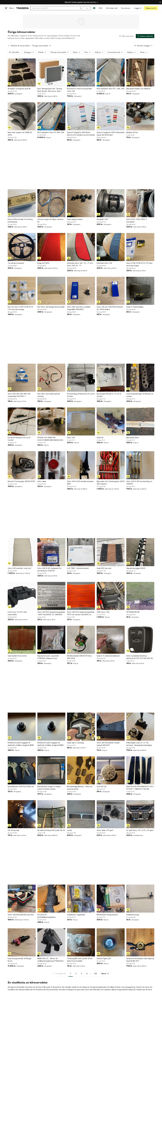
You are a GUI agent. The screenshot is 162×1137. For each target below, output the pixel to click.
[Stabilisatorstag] (140, 899)
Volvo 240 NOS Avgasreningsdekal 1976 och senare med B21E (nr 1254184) (80, 613)
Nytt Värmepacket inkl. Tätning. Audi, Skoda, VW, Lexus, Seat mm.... (49, 90)
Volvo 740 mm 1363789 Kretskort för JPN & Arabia (110, 308)
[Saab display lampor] (81, 203)
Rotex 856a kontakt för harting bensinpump (20, 220)
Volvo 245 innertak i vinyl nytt (19, 568)
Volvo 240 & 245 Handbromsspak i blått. (80, 482)
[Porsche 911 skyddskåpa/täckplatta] (51, 899)
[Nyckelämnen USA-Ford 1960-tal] (22, 770)
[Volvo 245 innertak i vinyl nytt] (22, 552)
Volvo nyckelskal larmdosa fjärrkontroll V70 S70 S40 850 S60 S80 (140, 657)
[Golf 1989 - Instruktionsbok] (81, 552)
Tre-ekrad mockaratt (16, 263)
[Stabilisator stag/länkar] (81, 899)
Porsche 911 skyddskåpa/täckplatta (46, 916)
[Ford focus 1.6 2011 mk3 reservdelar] (22, 596)
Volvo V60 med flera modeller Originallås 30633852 (78, 308)
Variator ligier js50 (104, 958)
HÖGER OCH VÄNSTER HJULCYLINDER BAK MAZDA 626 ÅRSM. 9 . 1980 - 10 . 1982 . (50, 439)
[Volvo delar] (51, 465)
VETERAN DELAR (132, 612)
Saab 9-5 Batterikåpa (134, 307)
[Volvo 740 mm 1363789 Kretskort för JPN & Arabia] (111, 291)
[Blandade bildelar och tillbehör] (140, 73)
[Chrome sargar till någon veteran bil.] (51, 203)
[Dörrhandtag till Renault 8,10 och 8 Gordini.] (81, 378)
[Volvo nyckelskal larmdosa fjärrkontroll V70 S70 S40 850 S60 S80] (140, 640)
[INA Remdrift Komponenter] (111, 899)
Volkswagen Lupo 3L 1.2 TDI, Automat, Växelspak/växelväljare (139, 744)
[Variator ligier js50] (111, 942)
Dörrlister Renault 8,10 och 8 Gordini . (19, 439)
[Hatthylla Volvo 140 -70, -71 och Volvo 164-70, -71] (81, 247)
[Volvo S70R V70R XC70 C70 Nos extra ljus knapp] (140, 247)
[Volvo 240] (81, 421)
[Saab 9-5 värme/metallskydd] (111, 640)
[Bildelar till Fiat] (140, 116)
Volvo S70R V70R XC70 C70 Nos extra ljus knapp (139, 264)
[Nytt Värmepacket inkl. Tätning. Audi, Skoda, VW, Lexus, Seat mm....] (51, 73)
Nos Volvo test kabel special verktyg (48, 395)
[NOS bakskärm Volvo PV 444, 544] (51, 116)
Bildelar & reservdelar (20, 46)
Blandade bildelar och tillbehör (138, 89)
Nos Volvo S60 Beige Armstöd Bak (51, 307)
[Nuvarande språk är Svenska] (94, 8)
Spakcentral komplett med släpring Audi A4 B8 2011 (140, 959)
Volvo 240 (71, 438)
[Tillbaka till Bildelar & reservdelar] (9, 45)
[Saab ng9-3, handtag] (81, 727)
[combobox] (56, 8)
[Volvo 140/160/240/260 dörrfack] (22, 899)
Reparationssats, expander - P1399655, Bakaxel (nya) (48, 657)
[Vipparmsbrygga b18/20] (140, 552)
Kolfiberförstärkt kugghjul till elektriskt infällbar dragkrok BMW (21, 744)
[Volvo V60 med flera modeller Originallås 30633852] (81, 291)
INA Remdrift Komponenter (107, 915)
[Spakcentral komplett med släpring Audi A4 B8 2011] (140, 942)
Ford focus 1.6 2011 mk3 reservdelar (17, 613)
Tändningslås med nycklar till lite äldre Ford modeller (80, 959)
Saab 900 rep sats (104, 568)
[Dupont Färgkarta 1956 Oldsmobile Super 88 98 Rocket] (111, 116)
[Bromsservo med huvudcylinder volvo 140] (81, 73)
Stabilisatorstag (132, 915)
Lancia (69, 830)
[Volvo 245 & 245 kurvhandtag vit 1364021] (140, 465)
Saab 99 (100, 438)
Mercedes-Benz (132, 438)
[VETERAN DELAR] (140, 596)
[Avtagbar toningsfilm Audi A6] (22, 73)
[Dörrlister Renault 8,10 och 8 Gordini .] (22, 421)
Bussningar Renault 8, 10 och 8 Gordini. (109, 395)
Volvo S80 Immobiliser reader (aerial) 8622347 (108, 744)
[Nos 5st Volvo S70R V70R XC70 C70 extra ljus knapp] (22, 291)
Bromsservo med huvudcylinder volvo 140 (79, 90)
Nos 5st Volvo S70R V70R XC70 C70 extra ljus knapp (20, 308)
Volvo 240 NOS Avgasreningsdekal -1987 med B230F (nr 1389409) (51, 613)
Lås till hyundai (13, 830)
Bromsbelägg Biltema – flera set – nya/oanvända (80, 787)
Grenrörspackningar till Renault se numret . (139, 395)
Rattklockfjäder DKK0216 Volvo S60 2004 (79, 657)
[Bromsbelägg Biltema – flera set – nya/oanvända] (81, 770)
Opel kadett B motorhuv (17, 656)
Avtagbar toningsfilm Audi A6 (19, 89)
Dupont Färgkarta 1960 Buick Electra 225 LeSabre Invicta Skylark (81, 133)
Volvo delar (41, 481)
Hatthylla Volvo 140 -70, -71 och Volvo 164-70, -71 (80, 264)
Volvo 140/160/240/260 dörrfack (21, 915)
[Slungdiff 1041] (111, 203)
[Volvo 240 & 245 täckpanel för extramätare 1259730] (51, 552)
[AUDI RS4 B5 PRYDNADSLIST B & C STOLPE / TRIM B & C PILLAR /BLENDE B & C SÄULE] (140, 770)
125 (95, 974)
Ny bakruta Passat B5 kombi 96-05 (51, 830)
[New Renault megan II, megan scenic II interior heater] (51, 770)
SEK (100, 8)
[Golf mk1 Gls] (111, 770)
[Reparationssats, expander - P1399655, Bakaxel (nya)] (51, 640)
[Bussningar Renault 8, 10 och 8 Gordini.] (111, 378)
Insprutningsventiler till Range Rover (19, 959)
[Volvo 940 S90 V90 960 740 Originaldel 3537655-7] (22, 378)
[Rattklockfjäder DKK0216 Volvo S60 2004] (81, 640)
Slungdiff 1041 (102, 219)
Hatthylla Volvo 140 (104, 263)
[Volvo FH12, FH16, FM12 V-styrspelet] (140, 203)
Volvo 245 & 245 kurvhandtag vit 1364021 (139, 482)
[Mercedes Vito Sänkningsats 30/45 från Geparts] (111, 465)
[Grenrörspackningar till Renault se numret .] (140, 378)
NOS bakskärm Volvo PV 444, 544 (50, 132)
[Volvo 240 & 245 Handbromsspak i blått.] (81, 465)
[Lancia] (81, 814)
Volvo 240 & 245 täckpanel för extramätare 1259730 (49, 569)
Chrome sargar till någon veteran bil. (50, 220)
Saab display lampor (75, 219)
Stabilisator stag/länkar (76, 915)
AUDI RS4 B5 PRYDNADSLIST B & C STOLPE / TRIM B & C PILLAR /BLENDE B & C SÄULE (140, 787)
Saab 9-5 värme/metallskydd (108, 656)
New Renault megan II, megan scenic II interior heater (49, 787)
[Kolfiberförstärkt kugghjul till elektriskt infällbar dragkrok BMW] (22, 727)
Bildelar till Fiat (132, 132)
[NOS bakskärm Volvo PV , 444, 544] (111, 73)
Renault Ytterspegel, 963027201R (21, 481)
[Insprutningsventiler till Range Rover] (22, 942)
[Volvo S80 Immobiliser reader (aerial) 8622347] (111, 727)
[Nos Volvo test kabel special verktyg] (51, 378)
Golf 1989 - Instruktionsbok (78, 568)
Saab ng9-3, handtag (75, 743)
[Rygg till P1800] (51, 247)
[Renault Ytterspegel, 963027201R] (22, 465)
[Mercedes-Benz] (140, 421)
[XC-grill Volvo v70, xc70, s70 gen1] (140, 814)
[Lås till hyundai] (22, 814)
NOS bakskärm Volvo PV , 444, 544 (110, 89)
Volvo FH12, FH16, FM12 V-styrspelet (136, 220)
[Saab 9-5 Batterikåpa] (140, 291)
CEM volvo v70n (103, 612)
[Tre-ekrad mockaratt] (22, 247)
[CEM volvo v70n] (111, 596)
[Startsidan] (22, 8)
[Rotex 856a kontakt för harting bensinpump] (22, 203)
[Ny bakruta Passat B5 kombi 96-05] (51, 814)
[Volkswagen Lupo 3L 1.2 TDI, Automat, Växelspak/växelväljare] (140, 727)
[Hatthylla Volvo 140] (111, 247)
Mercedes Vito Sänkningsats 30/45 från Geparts (111, 482)
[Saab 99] (111, 421)
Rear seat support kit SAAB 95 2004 (20, 133)
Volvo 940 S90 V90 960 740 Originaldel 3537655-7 (19, 395)
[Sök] (80, 8)
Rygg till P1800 (43, 263)
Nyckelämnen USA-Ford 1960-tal (21, 786)
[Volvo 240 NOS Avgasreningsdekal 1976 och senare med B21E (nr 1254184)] (81, 596)
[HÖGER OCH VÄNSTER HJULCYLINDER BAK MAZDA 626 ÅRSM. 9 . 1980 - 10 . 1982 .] (51, 421)
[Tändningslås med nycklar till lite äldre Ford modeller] (81, 942)
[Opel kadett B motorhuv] (22, 640)
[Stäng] (160, 2)
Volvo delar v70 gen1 (105, 830)
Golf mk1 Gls (101, 786)
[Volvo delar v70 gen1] (111, 814)
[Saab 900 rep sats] (111, 552)
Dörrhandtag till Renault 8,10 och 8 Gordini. (81, 395)
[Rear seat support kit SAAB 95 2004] (22, 116)
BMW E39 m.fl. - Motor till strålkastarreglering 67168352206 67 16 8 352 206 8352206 (50, 959)
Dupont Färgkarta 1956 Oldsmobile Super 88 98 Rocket (110, 133)
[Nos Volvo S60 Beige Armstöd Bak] (51, 291)
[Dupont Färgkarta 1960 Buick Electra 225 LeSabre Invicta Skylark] (81, 116)
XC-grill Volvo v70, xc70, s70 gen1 (140, 830)
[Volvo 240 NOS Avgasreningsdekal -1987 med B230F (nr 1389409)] (51, 596)
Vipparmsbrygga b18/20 (135, 568)
